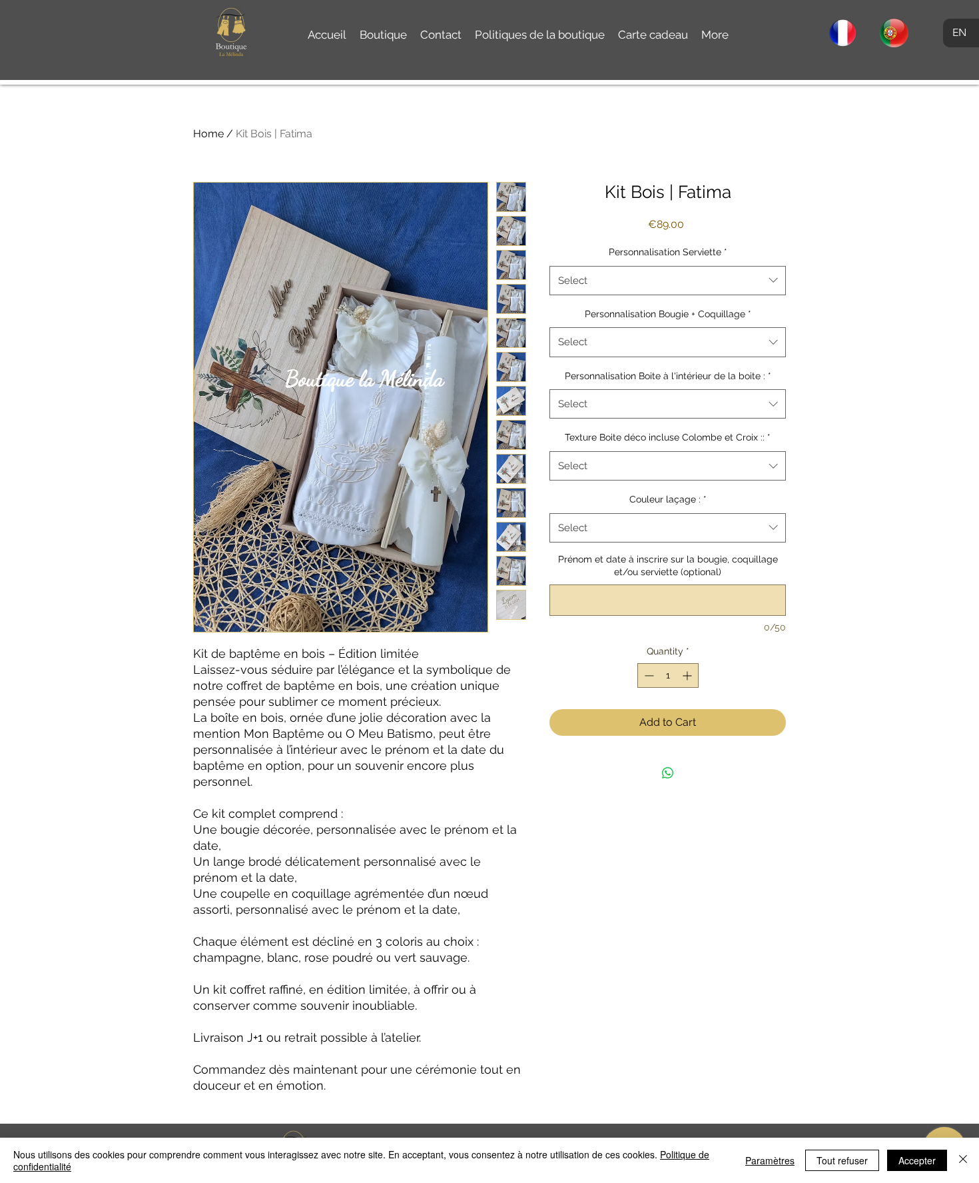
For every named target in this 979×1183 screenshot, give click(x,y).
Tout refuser (842, 1160)
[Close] (963, 1160)
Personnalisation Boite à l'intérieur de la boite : (668, 376)
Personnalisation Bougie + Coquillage (668, 314)
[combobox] (667, 280)
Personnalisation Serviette (668, 252)
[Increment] (688, 675)
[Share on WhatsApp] (668, 773)
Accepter (917, 1160)
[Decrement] (647, 675)
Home (208, 133)
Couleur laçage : (668, 499)
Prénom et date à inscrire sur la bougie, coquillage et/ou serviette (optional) (668, 566)
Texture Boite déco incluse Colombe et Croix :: (668, 437)
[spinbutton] (668, 675)
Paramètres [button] (770, 1160)
